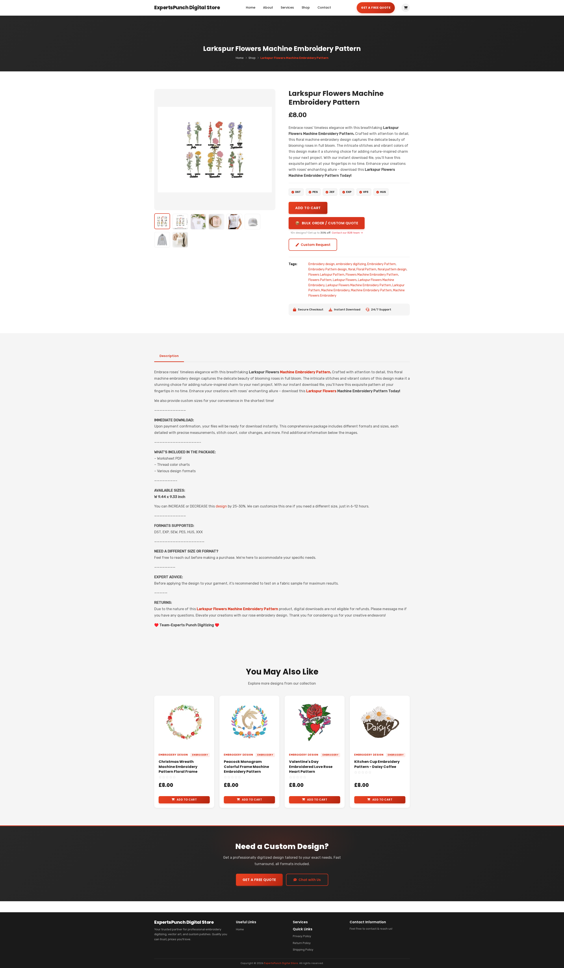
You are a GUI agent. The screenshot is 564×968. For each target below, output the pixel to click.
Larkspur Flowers (345, 280)
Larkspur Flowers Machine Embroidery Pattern (358, 285)
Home (250, 7)
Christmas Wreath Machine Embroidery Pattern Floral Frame (178, 766)
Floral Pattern (366, 269)
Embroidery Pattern (381, 264)
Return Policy (302, 943)
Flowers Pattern (320, 280)
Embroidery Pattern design (327, 269)
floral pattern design (392, 269)
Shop (306, 7)
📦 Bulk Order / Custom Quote (326, 223)
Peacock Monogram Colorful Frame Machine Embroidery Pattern (246, 766)
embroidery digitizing (351, 264)
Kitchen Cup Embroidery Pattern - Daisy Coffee (377, 764)
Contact (324, 7)
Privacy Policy (302, 936)
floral (351, 269)
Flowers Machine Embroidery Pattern (372, 275)
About (268, 7)
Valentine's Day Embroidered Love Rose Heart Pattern (310, 766)
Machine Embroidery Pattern (371, 290)
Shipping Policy (303, 949)
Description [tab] (169, 356)
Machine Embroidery (335, 290)
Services (287, 7)
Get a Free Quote (375, 8)
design (221, 506)
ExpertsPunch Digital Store (281, 963)
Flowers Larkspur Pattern (326, 275)
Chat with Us (310, 879)
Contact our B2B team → (347, 232)
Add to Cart (187, 799)
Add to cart (308, 207)
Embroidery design (321, 264)
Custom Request (315, 244)
